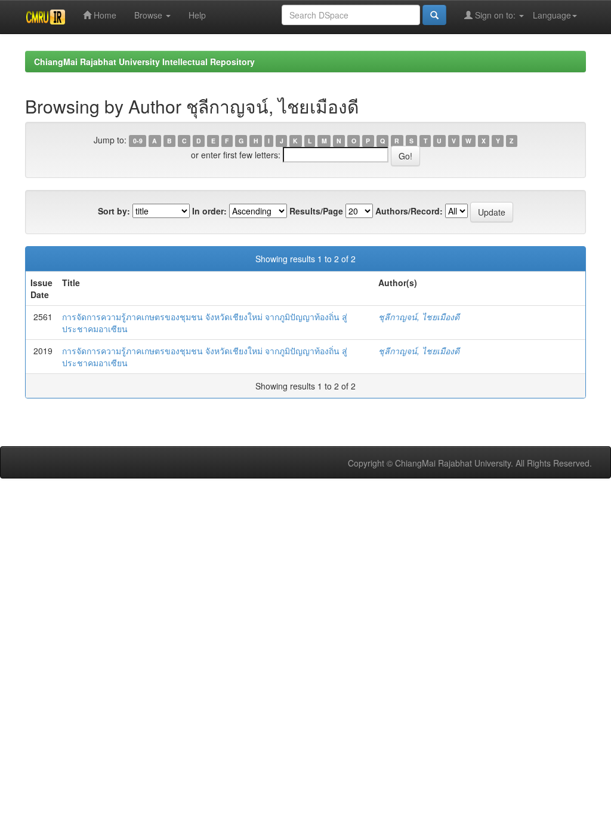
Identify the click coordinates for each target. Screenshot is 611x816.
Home (103, 15)
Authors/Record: (409, 211)
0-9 (138, 140)
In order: (209, 211)
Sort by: (114, 211)
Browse (149, 15)
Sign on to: (495, 15)
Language (552, 15)
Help (197, 15)
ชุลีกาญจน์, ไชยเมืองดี (418, 317)
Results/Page (316, 211)
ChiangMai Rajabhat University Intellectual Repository (144, 62)
